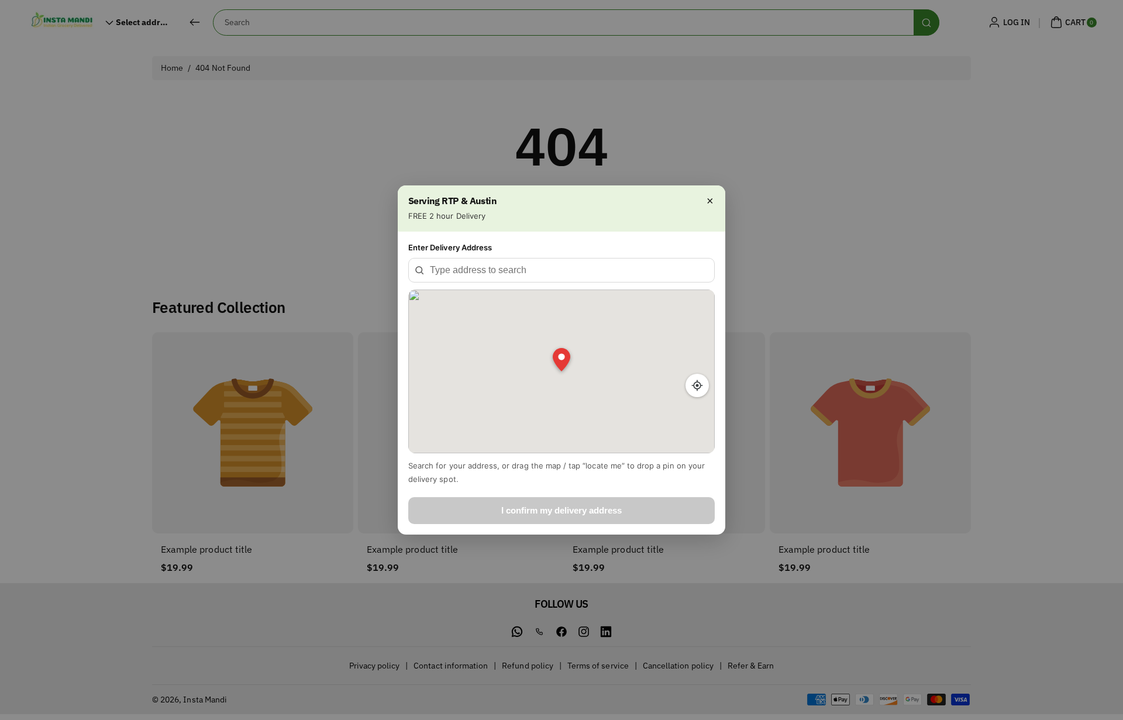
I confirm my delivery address (561, 510)
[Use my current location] (697, 385)
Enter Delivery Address (450, 247)
